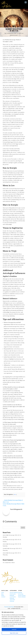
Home (2, 592)
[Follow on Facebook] (2, 587)
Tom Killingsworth (9, 33)
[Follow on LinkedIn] (6, 587)
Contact (3, 596)
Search (22, 527)
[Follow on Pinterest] (11, 587)
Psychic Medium (22, 596)
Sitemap (20, 592)
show (15, 494)
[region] (14, 623)
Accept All (14, 629)
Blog (2, 594)
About (2, 595)
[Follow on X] (4, 587)
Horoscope (20, 594)
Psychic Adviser (22, 595)
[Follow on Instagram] (8, 587)
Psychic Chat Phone (9, 606)
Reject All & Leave (14, 633)
